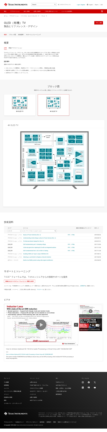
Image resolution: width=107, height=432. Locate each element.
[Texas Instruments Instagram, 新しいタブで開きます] (83, 383)
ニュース (6, 388)
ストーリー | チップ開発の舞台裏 (12, 391)
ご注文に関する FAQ (61, 391)
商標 (54, 422)
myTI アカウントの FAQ (36, 400)
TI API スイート (60, 382)
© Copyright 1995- (10, 425)
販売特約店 (59, 394)
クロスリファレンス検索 (36, 388)
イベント (6, 394)
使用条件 (82, 285)
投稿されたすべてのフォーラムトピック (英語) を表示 (19, 281)
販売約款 (42, 422)
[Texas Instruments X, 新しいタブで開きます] (95, 383)
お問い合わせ (33, 382)
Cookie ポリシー (19, 422)
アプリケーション (14, 16)
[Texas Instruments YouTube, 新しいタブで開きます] (95, 388)
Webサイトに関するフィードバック (67, 422)
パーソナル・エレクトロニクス (29, 16)
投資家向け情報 (8, 397)
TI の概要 (6, 382)
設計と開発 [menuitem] (27, 11)
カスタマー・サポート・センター (38, 391)
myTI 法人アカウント (61, 385)
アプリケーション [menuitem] (15, 11)
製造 (5, 400)
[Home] (15, 4)
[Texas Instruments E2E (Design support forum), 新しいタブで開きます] (89, 388)
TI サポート (40, 289)
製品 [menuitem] (5, 11)
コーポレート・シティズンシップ (13, 403)
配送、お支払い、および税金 (63, 388)
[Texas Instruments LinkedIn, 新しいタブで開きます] (83, 388)
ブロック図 (99, 22)
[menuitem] (102, 11)
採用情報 (6, 385)
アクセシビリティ (8, 422)
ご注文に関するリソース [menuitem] (51, 11)
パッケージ (33, 394)
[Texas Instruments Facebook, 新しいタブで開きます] (89, 383)
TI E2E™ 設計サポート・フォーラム (39, 385)
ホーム (6, 16)
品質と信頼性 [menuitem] (37, 11)
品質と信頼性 (33, 397)
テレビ (43, 16)
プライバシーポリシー (32, 422)
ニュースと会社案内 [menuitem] (67, 11)
